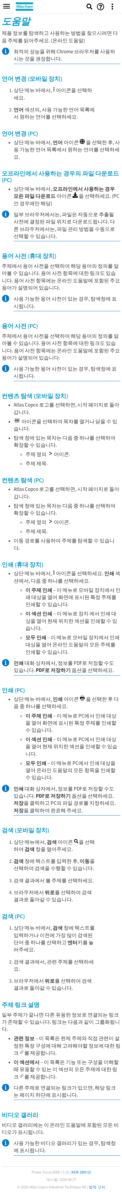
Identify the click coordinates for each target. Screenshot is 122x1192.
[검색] (89, 6)
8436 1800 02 (81, 1172)
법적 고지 (97, 1187)
